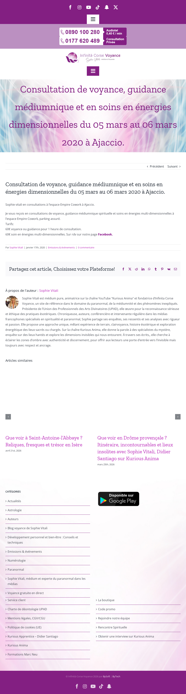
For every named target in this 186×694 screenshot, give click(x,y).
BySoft (106, 676)
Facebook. (105, 234)
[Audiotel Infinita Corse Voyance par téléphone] (93, 29)
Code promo (106, 609)
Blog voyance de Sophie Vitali (27, 528)
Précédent (157, 166)
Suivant (172, 166)
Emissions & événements (61, 247)
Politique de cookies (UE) (24, 627)
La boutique (106, 600)
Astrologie (15, 510)
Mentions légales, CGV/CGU (26, 618)
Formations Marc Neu (22, 654)
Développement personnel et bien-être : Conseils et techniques (43, 539)
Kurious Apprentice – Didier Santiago (33, 636)
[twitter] (115, 7)
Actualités (14, 501)
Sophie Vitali (16, 247)
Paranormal (16, 570)
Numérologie (17, 560)
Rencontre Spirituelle (112, 627)
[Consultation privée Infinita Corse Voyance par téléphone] (93, 38)
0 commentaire (86, 247)
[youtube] (88, 7)
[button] (8, 416)
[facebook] (70, 7)
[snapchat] (106, 7)
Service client (17, 600)
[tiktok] (97, 7)
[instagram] (79, 7)
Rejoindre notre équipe (114, 618)
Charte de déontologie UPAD (27, 609)
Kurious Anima (18, 645)
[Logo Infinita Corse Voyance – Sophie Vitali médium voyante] (93, 54)
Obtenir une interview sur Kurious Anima (126, 636)
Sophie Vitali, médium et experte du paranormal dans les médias (47, 581)
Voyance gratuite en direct (26, 593)
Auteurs (13, 519)
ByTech (116, 676)
